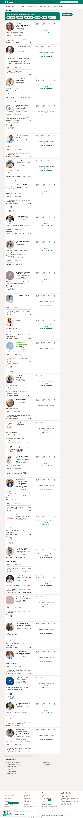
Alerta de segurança (47, 804)
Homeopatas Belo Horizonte (13, 769)
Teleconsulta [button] (18, 35)
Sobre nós (7, 800)
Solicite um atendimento (46, 33)
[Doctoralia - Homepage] (13, 2)
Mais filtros (59, 6)
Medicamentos (27, 801)
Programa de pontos (45, 6)
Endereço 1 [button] (9, 411)
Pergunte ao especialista (29, 800)
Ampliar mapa (66, 14)
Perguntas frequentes (28, 806)
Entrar (58, 2)
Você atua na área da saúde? (68, 2)
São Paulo (19, 17)
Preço (43, 795)
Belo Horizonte (29, 17)
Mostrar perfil (46, 115)
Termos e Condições (10, 804)
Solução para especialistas (48, 797)
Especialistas (26, 795)
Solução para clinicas (47, 798)
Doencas (25, 804)
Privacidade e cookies (10, 795)
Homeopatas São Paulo (11, 766)
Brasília (44, 17)
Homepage (7, 780)
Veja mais (51, 17)
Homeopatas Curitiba (11, 771)
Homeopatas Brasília (11, 773)
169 (23, 756)
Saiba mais (22, 814)
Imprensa (7, 806)
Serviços (25, 803)
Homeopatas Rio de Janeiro (12, 764)
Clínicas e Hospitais (28, 797)
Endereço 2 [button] (17, 411)
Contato (7, 801)
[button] (57, 14)
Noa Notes (46, 800)
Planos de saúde (27, 798)
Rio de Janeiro (10, 17)
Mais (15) (8, 776)
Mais (22, 28)
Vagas (11, 803)
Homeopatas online (47, 764)
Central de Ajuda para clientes (49, 806)
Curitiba (37, 17)
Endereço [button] (9, 35)
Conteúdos (45, 801)
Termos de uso (46, 803)
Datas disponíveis (31, 6)
